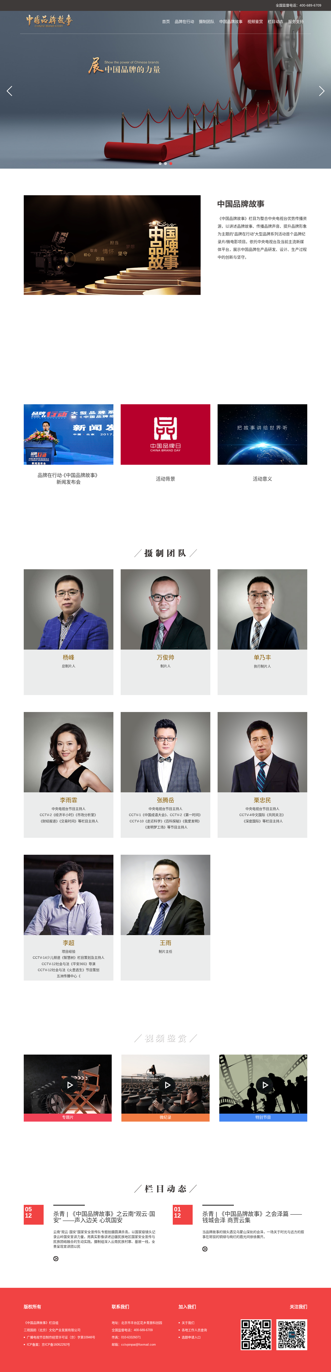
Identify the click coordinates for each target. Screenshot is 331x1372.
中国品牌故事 (231, 22)
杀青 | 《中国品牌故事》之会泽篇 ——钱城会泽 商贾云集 (252, 1217)
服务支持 (296, 22)
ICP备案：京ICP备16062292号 (48, 1344)
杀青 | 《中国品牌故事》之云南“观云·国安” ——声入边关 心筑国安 (104, 1217)
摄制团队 (206, 22)
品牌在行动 (184, 22)
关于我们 (188, 1323)
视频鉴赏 (255, 22)
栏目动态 (275, 22)
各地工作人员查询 (194, 1330)
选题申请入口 (191, 1337)
